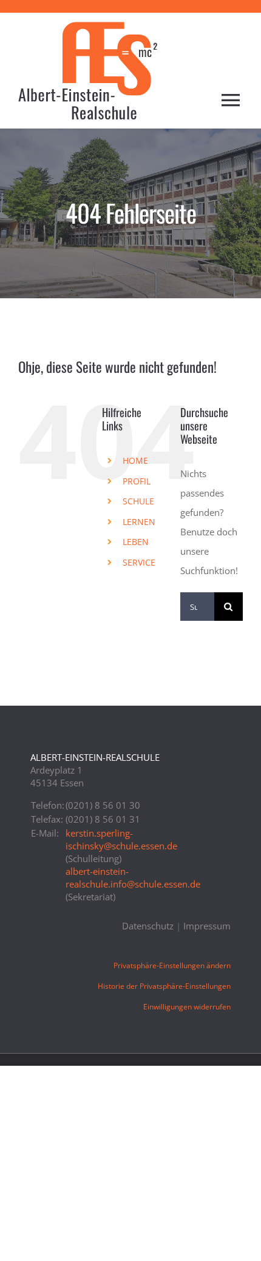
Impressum (207, 926)
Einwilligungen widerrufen (187, 1007)
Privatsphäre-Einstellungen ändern (172, 965)
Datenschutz (148, 926)
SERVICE (139, 562)
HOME (135, 460)
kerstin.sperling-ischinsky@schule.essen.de (121, 839)
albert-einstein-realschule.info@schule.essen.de (133, 877)
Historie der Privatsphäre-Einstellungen (164, 986)
